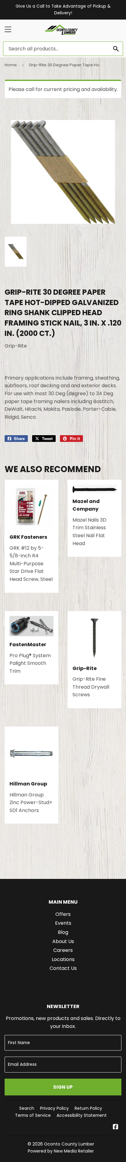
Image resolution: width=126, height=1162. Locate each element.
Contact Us (63, 968)
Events (63, 923)
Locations (63, 959)
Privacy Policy (54, 1108)
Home (11, 65)
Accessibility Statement (82, 1115)
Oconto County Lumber (69, 1144)
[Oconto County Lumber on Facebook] (115, 1127)
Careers (63, 950)
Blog (63, 932)
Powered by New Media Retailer (61, 1151)
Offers (63, 914)
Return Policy (88, 1108)
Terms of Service (33, 1115)
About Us (63, 941)
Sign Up (63, 1087)
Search (26, 1108)
